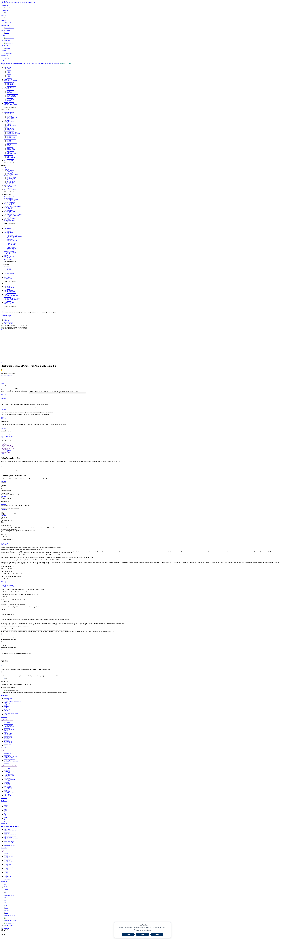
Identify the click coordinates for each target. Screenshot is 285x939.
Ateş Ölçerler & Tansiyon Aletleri (11, 215)
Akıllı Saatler (10, 83)
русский (6, 889)
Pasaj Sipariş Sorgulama (9, 759)
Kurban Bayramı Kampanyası (11, 838)
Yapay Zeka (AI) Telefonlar (10, 80)
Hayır (2, 409)
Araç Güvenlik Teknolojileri (13, 298)
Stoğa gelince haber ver (6, 375)
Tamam (2, 417)
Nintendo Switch (8, 879)
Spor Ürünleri (7, 286)
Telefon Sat (6, 763)
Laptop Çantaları (10, 151)
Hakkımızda (4, 695)
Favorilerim (14, 2)
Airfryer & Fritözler (11, 177)
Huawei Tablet (7, 791)
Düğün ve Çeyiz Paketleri (10, 830)
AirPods (8, 91)
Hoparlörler (9, 144)
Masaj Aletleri (7, 219)
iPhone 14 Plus (7, 864)
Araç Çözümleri (7, 297)
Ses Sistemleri (7, 274)
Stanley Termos (7, 795)
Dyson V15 (6, 875)
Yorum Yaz (3, 504)
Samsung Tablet (7, 772)
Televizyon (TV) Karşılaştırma (11, 761)
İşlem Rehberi (7, 755)
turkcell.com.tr (4, 1)
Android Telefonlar (8, 79)
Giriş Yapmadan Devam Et (7, 315)
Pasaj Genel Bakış (8, 698)
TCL (5, 819)
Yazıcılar (9, 152)
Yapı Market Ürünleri (9, 302)
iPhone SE (9, 78)
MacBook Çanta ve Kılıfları (13, 133)
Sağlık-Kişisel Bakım (35, 63)
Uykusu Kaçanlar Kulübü (10, 834)
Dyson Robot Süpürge (9, 792)
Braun (5, 807)
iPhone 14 (9, 72)
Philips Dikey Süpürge (9, 775)
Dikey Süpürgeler (11, 173)
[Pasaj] (2, 4)
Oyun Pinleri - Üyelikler (12, 235)
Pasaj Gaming (7, 707)
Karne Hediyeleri (8, 837)
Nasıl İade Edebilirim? (9, 757)
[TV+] (142, 903)
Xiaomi (5, 818)
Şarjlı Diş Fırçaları (11, 208)
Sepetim (3, 62)
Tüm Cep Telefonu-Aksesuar (10, 104)
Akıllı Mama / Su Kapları (12, 295)
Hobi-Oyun (43, 63)
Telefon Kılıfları (10, 90)
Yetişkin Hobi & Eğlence (9, 256)
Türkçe (5, 885)
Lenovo (5, 813)
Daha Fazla (3, 481)
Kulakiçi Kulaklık (8, 742)
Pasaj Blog (32, 2)
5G (4, 711)
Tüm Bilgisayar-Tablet (9, 160)
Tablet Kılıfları (10, 156)
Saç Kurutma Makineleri (12, 199)
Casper (5, 809)
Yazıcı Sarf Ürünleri (11, 153)
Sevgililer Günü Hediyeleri (10, 836)
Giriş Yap (3, 5)
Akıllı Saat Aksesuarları (12, 94)
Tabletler (6, 127)
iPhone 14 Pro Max (8, 867)
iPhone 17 (9, 68)
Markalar (9, 2)
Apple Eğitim (7, 829)
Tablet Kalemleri (10, 159)
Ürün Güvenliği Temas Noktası (11, 756)
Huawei (5, 810)
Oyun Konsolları (7, 228)
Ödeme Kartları (7, 257)
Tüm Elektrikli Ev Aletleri (10, 189)
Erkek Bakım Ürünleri (9, 203)
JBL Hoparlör (7, 783)
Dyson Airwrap (7, 873)
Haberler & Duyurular (9, 699)
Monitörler (9, 140)
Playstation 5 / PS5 (11, 229)
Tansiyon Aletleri (11, 218)
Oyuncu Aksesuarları (8, 241)
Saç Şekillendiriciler (11, 200)
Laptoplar (9, 124)
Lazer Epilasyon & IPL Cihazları (14, 214)
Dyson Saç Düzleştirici (9, 774)
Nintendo (9, 231)
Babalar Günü (7, 844)
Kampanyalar (4, 2)
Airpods (5, 745)
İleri (4, 383)
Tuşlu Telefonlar (7, 100)
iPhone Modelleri (8, 725)
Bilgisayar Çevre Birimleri (10, 139)
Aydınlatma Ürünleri (11, 291)
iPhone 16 (9, 70)
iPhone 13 (9, 74)
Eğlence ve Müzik (11, 237)
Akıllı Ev (6, 710)
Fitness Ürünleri (10, 287)
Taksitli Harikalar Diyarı (9, 845)
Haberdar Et (57, 392)
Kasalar (8, 120)
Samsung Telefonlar (8, 768)
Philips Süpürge (7, 776)
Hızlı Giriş (3, 314)
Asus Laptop (7, 790)
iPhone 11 (9, 76)
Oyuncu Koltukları (11, 247)
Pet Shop (6, 294)
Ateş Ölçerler (10, 216)
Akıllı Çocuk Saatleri (11, 86)
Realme (5, 817)
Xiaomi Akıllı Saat (8, 787)
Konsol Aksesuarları (11, 248)
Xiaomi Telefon (7, 786)
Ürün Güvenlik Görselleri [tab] (7, 585)
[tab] (5, 442)
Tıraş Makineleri (10, 204)
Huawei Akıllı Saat (8, 780)
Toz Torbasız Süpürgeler (12, 174)
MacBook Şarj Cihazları (12, 132)
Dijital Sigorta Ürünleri (12, 240)
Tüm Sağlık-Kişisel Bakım (10, 220)
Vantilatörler (9, 186)
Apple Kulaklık (7, 778)
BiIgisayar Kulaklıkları (12, 143)
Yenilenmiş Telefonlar (9, 102)
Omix (5, 814)
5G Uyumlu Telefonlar (9, 103)
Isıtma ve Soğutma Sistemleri (10, 185)
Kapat (2, 396)
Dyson (5, 806)
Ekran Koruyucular (11, 96)
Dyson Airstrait (7, 876)
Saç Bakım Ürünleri (8, 198)
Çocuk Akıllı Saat (8, 741)
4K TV (8, 270)
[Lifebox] (142, 905)
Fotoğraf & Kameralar (9, 251)
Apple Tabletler (10, 128)
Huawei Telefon (7, 794)
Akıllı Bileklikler (10, 84)
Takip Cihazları (10, 87)
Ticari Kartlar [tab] (4, 544)
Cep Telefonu (7, 722)
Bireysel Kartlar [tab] (4, 543)
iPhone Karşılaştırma (8, 760)
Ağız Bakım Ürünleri (9, 207)
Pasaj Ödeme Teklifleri (9, 841)
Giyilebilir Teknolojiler (9, 82)
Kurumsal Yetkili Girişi (6, 316)
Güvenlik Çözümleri (11, 293)
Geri (2, 383)
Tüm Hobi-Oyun (8, 259)
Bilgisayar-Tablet (16, 63)
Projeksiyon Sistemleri (9, 273)
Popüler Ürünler (6, 851)
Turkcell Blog (7, 709)
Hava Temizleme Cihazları (10, 184)
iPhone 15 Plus (7, 859)
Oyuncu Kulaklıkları (11, 245)
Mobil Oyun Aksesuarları (12, 249)
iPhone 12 (9, 75)
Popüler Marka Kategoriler (9, 766)
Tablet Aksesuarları (8, 155)
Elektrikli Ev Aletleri (25, 63)
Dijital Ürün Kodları (8, 232)
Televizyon (6, 738)
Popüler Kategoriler (7, 720)
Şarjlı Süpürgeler (10, 172)
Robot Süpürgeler (11, 170)
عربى (5, 887)
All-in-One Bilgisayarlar (12, 117)
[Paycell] (142, 908)
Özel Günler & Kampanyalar (9, 826)
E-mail (16, 388)
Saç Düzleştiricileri (11, 202)
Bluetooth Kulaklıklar (9, 729)
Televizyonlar (7, 266)
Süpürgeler (6, 169)
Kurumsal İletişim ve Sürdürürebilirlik (12, 701)
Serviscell (9, 301)
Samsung (6, 805)
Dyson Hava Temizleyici (9, 779)
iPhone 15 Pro (7, 860)
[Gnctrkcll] (142, 910)
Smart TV (9, 268)
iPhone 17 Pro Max (8, 856)
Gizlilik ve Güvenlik (8, 703)
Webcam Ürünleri (11, 149)
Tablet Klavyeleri (11, 157)
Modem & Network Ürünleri (10, 135)
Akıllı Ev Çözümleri (8, 290)
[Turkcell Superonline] (142, 895)
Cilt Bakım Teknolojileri (9, 196)
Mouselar (9, 145)
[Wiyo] (142, 918)
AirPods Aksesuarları (11, 95)
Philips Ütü (6, 782)
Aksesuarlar (6, 88)
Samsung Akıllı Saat (8, 788)
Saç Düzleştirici (7, 744)
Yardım (28, 2)
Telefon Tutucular (11, 99)
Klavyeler (9, 141)
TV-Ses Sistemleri (50, 63)
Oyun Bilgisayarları (11, 125)
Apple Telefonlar (8, 67)
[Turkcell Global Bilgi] (142, 915)
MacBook (9, 123)
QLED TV (9, 272)
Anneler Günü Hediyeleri (10, 842)
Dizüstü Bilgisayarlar (8, 121)
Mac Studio (9, 116)
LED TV (9, 269)
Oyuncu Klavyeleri (11, 243)
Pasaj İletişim (7, 705)
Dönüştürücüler (10, 148)
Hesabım (7, 5)
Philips (5, 815)
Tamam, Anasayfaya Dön (7, 436)
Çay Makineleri (10, 182)
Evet (5, 409)
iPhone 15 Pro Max (8, 861)
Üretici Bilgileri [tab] (4, 584)
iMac (8, 115)
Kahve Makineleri (11, 181)
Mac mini (9, 113)
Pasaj (5, 319)
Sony (2, 362)
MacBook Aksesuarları (9, 131)
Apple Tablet (7, 784)
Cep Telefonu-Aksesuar (6, 63)
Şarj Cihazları (10, 98)
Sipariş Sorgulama (21, 2)
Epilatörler (9, 212)
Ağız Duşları (10, 210)
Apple (5, 803)
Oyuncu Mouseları (11, 244)
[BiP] (142, 900)
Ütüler (5, 168)
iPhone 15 (9, 71)
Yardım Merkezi (7, 753)
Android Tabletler (11, 129)
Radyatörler (9, 188)
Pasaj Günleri (7, 833)
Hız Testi (6, 714)
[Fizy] (142, 893)
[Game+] (142, 913)
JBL (5, 811)
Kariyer (5, 702)
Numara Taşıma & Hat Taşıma (11, 713)
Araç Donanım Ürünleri (12, 299)
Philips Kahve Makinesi (9, 771)
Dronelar (6, 255)
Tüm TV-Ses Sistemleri (9, 278)
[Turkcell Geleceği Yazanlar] (142, 920)
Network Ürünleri (11, 137)
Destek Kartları (10, 233)
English (5, 886)
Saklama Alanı (10, 239)
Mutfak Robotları (11, 178)
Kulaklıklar (9, 92)
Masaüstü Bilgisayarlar (9, 112)
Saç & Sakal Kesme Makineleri (14, 206)
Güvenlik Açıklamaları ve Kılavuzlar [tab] (9, 586)
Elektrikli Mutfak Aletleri (9, 176)
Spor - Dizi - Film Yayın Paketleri (14, 236)
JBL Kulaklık (7, 770)
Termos (8, 289)
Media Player (7, 277)
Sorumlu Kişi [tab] (4, 582)
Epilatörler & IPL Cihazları (10, 211)
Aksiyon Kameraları (11, 252)
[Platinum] (142, 898)
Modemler (9, 136)
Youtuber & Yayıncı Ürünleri (10, 253)
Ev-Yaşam (57, 63)
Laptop (5, 732)
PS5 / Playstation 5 (8, 877)
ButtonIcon (3, 394)
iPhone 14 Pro (7, 865)
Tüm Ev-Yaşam (7, 303)
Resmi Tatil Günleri (8, 840)
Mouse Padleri (10, 147)
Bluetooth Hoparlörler (12, 276)
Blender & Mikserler (11, 180)
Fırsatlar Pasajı (7, 832)
